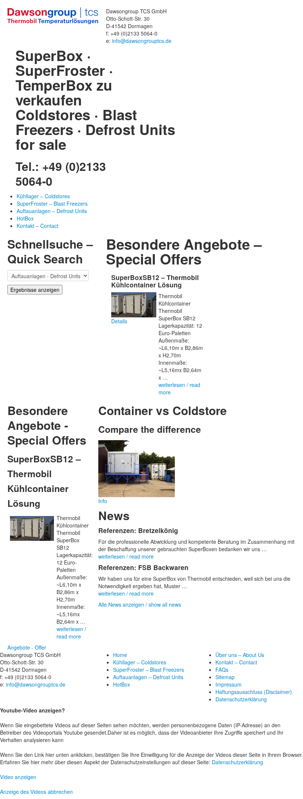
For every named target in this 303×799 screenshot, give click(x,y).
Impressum (228, 684)
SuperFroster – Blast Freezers (52, 203)
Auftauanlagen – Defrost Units (52, 211)
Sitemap (225, 677)
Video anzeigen (18, 777)
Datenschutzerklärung (241, 699)
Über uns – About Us (239, 654)
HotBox (25, 218)
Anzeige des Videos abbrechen (36, 791)
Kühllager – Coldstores (43, 196)
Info (102, 501)
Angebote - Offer (26, 647)
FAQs (221, 669)
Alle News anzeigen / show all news (139, 604)
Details (119, 321)
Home (120, 654)
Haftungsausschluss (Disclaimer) (253, 691)
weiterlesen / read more (71, 632)
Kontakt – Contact (37, 225)
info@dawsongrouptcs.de (141, 40)
